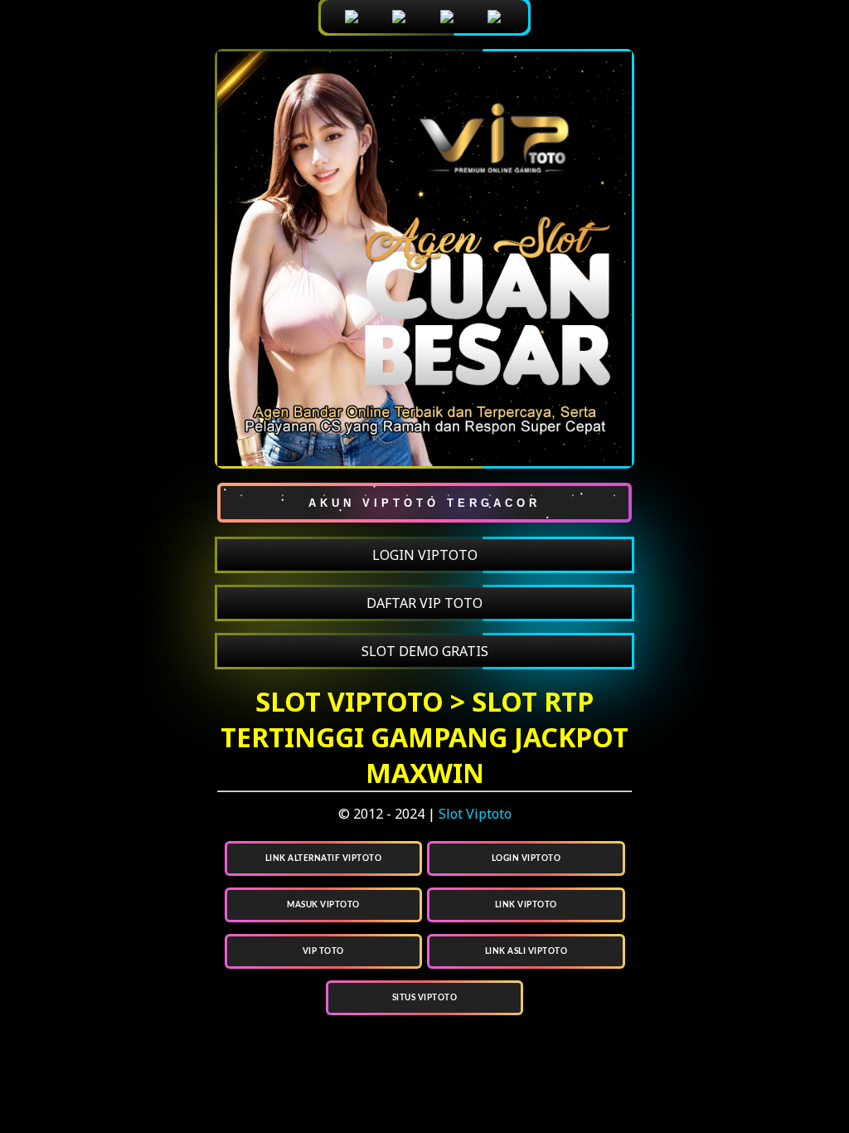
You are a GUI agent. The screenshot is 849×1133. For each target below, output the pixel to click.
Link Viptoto (526, 905)
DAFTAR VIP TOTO (424, 603)
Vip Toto (323, 951)
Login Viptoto (526, 858)
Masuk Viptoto (323, 905)
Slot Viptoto (475, 814)
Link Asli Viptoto (526, 951)
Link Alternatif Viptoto (323, 858)
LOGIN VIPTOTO (425, 555)
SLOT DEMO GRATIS (424, 651)
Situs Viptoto (425, 998)
